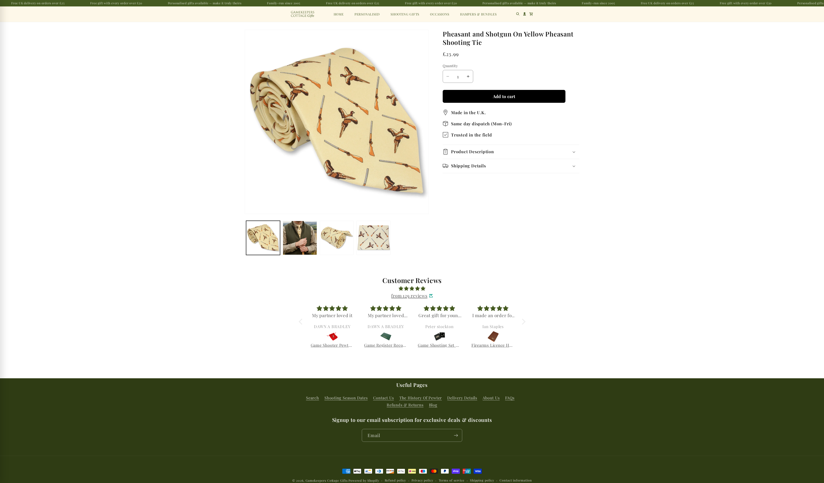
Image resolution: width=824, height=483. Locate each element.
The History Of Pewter (420, 397)
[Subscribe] (456, 435)
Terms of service (452, 480)
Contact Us (383, 397)
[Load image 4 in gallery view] (373, 238)
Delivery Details (462, 397)
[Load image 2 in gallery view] (300, 238)
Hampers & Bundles (478, 14)
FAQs (510, 397)
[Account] (524, 14)
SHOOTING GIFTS (405, 14)
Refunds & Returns (405, 405)
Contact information (516, 480)
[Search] (518, 14)
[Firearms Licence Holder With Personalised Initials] (443, 336)
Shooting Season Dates (346, 397)
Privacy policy (422, 480)
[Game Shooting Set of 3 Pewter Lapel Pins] (390, 336)
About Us (491, 397)
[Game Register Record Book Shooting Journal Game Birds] (336, 336)
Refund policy (395, 480)
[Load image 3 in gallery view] (337, 238)
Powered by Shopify (363, 480)
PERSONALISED (367, 14)
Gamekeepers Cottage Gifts (327, 480)
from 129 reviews (409, 295)
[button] (531, 14)
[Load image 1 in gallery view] (263, 238)
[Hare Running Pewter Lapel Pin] (497, 336)
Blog (433, 405)
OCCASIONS (439, 14)
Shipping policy (482, 480)
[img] (412, 288)
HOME (339, 14)
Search (312, 397)
